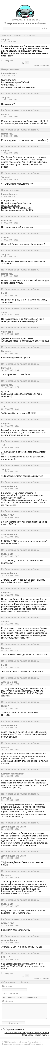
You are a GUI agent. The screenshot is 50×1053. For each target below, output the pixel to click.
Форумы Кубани (34, 1042)
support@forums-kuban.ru (33, 1044)
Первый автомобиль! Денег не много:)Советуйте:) (16, 204)
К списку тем (7, 60)
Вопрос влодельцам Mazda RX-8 (17, 210)
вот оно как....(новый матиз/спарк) (18, 87)
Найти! (44, 28)
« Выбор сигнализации (12, 1029)
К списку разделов (40, 65)
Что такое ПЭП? (9, 85)
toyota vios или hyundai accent (15, 208)
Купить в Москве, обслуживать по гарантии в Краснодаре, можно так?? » (27, 1033)
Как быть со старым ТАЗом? (15, 82)
